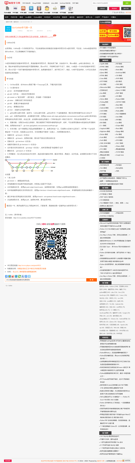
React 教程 (119, 128)
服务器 (72, 17)
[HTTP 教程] (62, 10)
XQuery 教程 (120, 146)
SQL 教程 (103, 84)
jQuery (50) (113, 322)
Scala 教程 (103, 137)
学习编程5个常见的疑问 (108, 48)
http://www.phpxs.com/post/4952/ (29, 265)
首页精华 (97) (104, 304)
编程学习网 (9, 22)
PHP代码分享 (104, 165)
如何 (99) (120, 301)
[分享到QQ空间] (9, 276)
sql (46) (102, 327)
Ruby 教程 (119, 105)
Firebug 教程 (104, 102)
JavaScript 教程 (121, 72)
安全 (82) (112, 307)
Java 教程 (103, 93)
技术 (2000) (103, 289)
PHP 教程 (119, 64)
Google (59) (126, 313)
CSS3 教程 (119, 108)
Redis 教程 (119, 69)
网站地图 (50, 461)
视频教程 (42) (113, 330)
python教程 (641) (105, 292)
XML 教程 (119, 84)
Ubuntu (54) (114, 319)
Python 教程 (120, 66)
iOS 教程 (119, 96)
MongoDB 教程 (36, 3)
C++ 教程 (103, 125)
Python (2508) (113, 286)
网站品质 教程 (104, 155)
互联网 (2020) (123, 286)
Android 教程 (104, 108)
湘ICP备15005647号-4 (70, 461)
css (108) (120, 298)
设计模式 (119, 81)
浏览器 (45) (109, 327)
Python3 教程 (120, 99)
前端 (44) (123, 327)
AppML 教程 (104, 64)
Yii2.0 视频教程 (121, 114)
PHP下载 (103, 171)
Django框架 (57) (105, 319)
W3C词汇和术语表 (106, 191)
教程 (21, 17)
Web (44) (116, 327)
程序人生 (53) (104, 322)
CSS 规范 (103, 117)
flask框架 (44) (104, 330)
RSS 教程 (103, 122)
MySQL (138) (104, 298)
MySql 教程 (104, 69)
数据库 (64, 17)
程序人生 (89, 17)
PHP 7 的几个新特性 (106, 197)
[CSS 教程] (31, 10)
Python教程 (38, 17)
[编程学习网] (12, 4)
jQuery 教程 (54, 3)
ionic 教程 (119, 117)
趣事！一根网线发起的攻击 (109, 181)
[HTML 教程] (23, 10)
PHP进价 (119, 165)
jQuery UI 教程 (121, 90)
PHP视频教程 (58, 461)
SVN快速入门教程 (106, 194)
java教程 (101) (111, 301)
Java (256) (121, 292)
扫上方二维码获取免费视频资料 (24, 272)
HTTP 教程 (103, 81)
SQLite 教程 (104, 99)
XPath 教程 (103, 146)
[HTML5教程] (39, 10)
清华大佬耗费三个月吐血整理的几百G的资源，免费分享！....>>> (29, 37)
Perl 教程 (119, 134)
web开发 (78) (120, 307)
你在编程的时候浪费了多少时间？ (111, 53)
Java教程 (28, 17)
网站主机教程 (104, 152)
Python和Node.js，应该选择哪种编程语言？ (114, 352)
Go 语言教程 (120, 137)
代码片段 (14, 17)
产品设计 (105, 17)
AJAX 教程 (103, 111)
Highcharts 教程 (105, 131)
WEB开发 (56, 17)
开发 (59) (102, 316)
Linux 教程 (103, 78)
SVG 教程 (103, 149)
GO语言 (102, 158)
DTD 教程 (119, 140)
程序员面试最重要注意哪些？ (109, 451)
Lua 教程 (119, 122)
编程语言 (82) (104, 307)
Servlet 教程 (104, 119)
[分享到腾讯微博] (16, 276)
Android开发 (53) (124, 319)
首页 (6, 17)
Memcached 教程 (105, 87)
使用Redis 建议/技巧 (106, 206)
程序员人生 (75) (105, 310)
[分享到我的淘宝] (26, 276)
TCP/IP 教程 (120, 152)
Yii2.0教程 (103, 168)
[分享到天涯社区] (29, 276)
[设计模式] (70, 10)
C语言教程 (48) (114, 324)
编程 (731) (122, 289)
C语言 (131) (113, 298)
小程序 (97, 17)
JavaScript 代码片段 (65, 3)
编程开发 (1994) (113, 289)
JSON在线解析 (105, 213)
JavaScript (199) (104, 295)
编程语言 (80, 17)
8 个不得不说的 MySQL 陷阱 (109, 445)
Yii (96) (111, 304)
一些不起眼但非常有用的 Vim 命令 (111, 442)
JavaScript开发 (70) (106, 313)
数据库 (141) (114, 295)
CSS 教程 (119, 75)
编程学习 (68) (117, 313)
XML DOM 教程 (105, 143)
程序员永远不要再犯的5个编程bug (111, 454)
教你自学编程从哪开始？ (108, 51)
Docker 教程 (104, 134)
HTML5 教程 (104, 66)
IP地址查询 (119, 213)
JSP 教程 (119, 119)
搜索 (127, 3)
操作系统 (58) (117, 316)
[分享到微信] (19, 276)
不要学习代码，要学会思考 (109, 439)
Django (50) (121, 322)
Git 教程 (102, 96)
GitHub (10, 285)
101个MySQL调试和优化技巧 (109, 436)
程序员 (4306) (104, 286)
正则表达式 (46, 3)
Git (6, 285)
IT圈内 (113, 17)
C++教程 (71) (115, 310)
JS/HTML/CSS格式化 (107, 216)
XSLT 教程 (119, 143)
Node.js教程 (120, 111)
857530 (128, 12)
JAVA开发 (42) (123, 330)
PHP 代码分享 (26, 3)
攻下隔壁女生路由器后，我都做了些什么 (113, 178)
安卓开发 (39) (111, 333)
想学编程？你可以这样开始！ (109, 56)
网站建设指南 (120, 149)
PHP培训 (119, 333)
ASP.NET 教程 (120, 102)
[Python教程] (7, 10)
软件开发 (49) (104, 324)
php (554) (114, 292)
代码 (117, 171)
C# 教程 (102, 105)
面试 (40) (102, 333)
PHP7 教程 (75, 3)
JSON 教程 (119, 78)
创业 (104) (103, 301)
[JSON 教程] (55, 10)
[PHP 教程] (15, 10)
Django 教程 (120, 131)
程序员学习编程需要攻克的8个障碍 (111, 184)
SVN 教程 (103, 114)
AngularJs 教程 (104, 128)
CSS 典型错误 (104, 200)
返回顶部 (7, 460)
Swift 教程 (103, 140)
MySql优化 (119, 168)
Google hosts (120, 155)
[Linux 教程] (47, 10)
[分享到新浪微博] (13, 276)
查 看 (91, 280)
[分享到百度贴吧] (22, 276)
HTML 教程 (104, 75)
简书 (31, 31)
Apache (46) (124, 324)
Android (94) (119, 304)
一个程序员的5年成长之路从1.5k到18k (112, 448)
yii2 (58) (109, 316)
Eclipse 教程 (120, 125)
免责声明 (44, 461)
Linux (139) (123, 295)
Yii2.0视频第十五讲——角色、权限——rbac (114, 203)
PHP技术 (47, 17)
